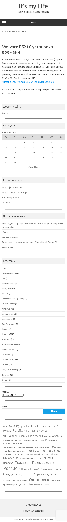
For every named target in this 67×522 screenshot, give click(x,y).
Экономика (35, 484)
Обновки (54, 454)
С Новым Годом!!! (29, 469)
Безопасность (8, 314)
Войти (5, 113)
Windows (6, 309)
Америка (57, 436)
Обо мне (6, 203)
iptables (24, 426)
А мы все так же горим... (13, 440)
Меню (33, 22)
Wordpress (48, 519)
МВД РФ (18, 443)
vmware (11, 93)
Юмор (4, 380)
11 (52, 147)
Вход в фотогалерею (12, 187)
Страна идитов (45, 474)
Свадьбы (6, 354)
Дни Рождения (9, 324)
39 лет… (5, 232)
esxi (4, 93)
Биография (7, 319)
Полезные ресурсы (10, 197)
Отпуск (47, 457)
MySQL (7, 430)
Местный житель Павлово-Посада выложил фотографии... (27, 447)
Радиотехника (8, 349)
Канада (7, 443)
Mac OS (5, 293)
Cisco (4, 268)
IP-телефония (8, 283)
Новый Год (53, 450)
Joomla (35, 426)
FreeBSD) (14, 426)
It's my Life (33, 6)
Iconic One (18, 519)
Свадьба (10, 474)
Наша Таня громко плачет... (14, 451)
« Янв (30, 167)
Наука (4, 329)
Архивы (5, 392)
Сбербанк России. (51, 469)
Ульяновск (38, 479)
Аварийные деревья (31, 436)
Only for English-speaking (13, 299)
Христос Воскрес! (10, 485)
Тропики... (7, 480)
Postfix (17, 430)
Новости (30, 89)
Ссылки (5, 365)
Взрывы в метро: (30, 440)
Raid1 (27, 430)
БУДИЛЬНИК (8, 247)
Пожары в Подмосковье (35, 462)
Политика (6, 339)
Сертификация (9, 359)
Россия (10, 468)
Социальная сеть (25, 475)
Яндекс (46, 485)
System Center (8, 304)
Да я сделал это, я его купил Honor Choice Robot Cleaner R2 (29, 242)
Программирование (45, 89)
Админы (47, 436)
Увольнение (20, 480)
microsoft (53, 426)
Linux (43, 426)
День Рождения (47, 440)
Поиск (4, 406)
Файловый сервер (10, 370)
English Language (9, 273)
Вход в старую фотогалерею (15, 192)
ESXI (12, 89)
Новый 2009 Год (36, 450)
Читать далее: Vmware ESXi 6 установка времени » (28, 82)
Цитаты (5, 375)
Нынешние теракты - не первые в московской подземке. (26, 454)
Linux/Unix (20, 89)
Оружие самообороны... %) (30, 458)
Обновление (10, 457)
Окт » (37, 167)
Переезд (8, 463)
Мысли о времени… (11, 237)
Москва (56, 447)
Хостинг (55, 480)
